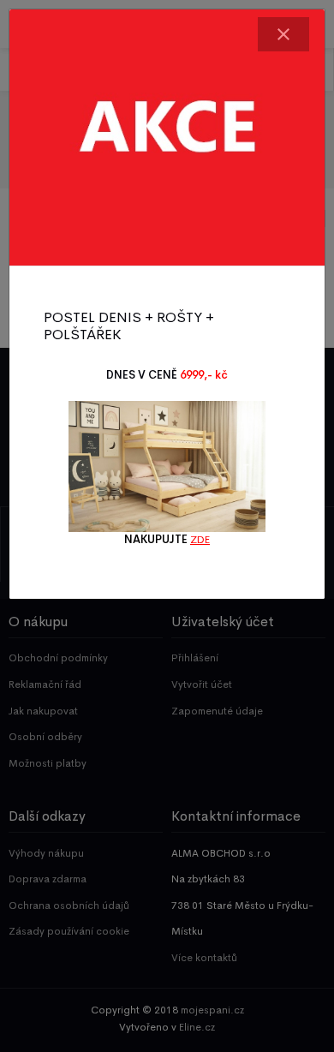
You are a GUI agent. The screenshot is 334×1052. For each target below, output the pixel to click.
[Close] (283, 34)
